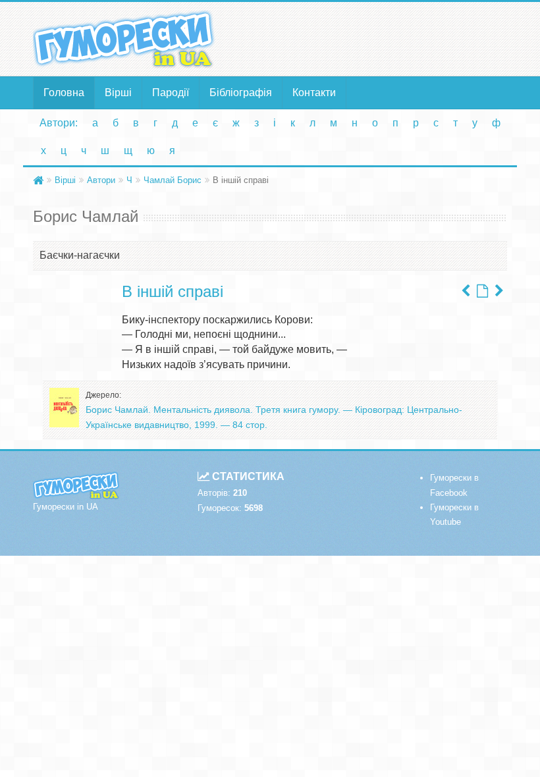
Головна (63, 92)
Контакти (314, 92)
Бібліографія (240, 92)
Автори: (59, 122)
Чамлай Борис (173, 180)
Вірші (118, 92)
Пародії (170, 92)
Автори (101, 180)
